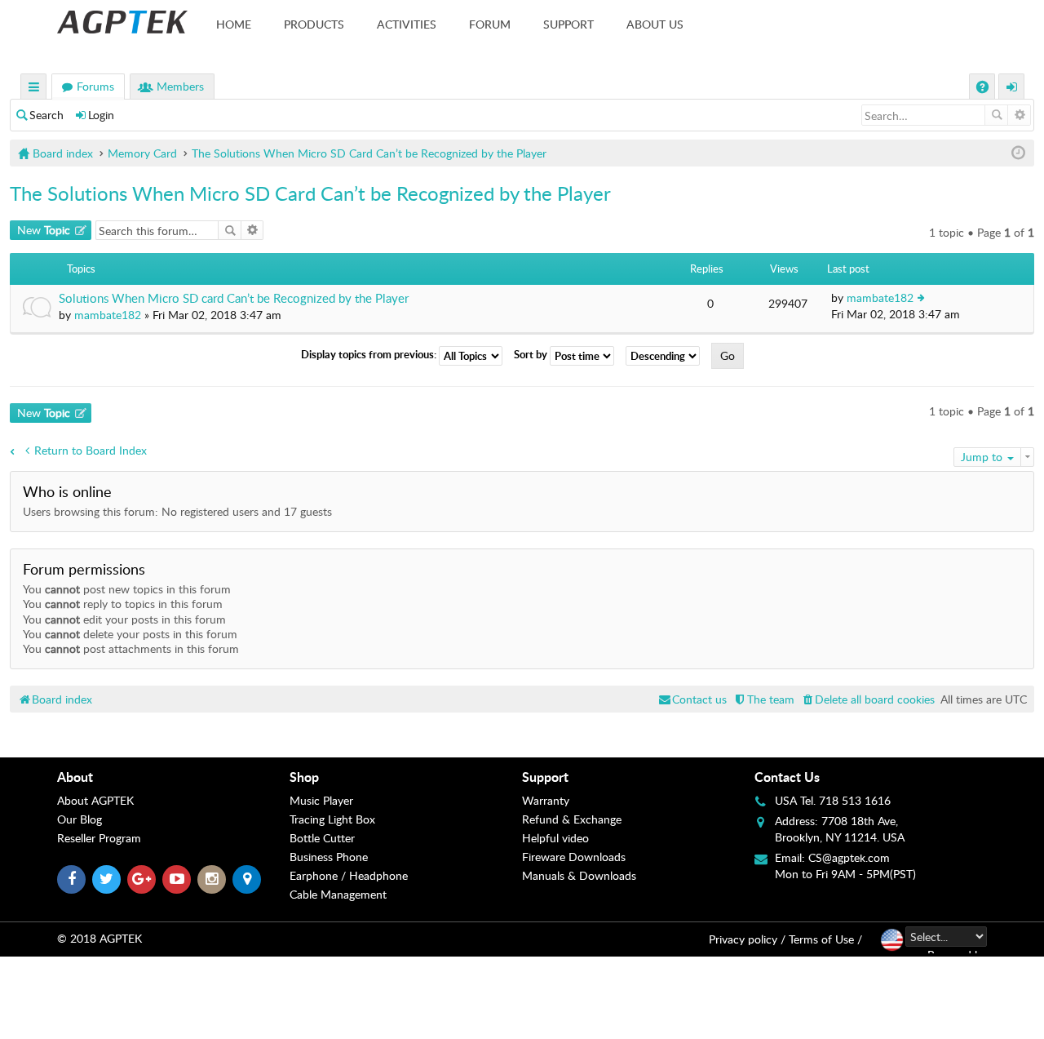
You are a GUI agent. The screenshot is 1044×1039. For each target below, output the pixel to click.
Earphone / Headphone (349, 875)
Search (46, 114)
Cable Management (338, 894)
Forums (95, 86)
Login (101, 114)
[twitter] (106, 879)
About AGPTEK (95, 800)
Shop (304, 776)
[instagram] (211, 879)
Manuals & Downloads (579, 875)
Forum (490, 24)
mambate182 (107, 314)
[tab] (173, 777)
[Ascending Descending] (667, 356)
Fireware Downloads (574, 856)
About (75, 776)
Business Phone (329, 856)
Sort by (532, 355)
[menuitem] (867, 699)
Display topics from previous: (370, 355)
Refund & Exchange (572, 819)
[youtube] (176, 879)
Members (180, 86)
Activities (406, 24)
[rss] (246, 879)
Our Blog (79, 819)
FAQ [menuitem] (984, 88)
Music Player (321, 800)
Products (314, 24)
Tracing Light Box (332, 819)
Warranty (545, 800)
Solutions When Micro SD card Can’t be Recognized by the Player (234, 298)
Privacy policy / (747, 939)
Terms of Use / (825, 939)
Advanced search (1019, 115)
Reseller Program (99, 838)
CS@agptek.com (849, 857)
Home (233, 24)
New (43, 230)
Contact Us (787, 776)
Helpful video (555, 838)
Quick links (34, 88)
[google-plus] (141, 879)
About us (654, 24)
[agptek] (122, 22)
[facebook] (71, 879)
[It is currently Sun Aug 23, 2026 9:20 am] (1018, 153)
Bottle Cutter (322, 838)
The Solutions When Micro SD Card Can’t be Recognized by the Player (310, 193)
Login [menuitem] (1012, 88)
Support (568, 24)
